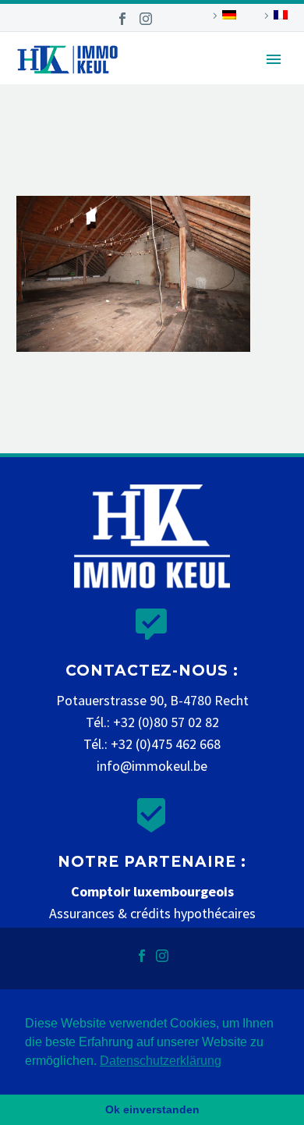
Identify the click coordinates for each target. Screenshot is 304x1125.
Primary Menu (274, 59)
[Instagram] (145, 18)
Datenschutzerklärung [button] (160, 1060)
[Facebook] (122, 18)
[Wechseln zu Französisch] (274, 15)
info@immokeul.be (152, 766)
